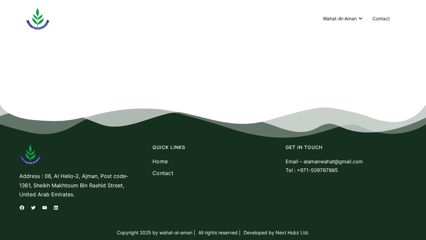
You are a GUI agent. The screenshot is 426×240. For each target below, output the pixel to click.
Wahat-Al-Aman (340, 18)
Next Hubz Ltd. (291, 232)
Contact (381, 18)
